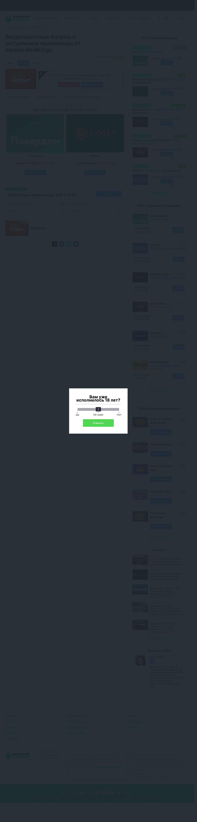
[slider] (98, 409)
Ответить (98, 423)
